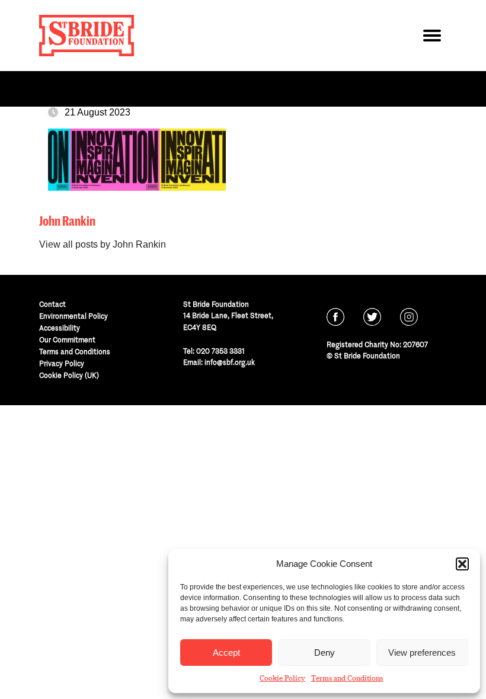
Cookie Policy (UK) (69, 375)
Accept (226, 652)
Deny (324, 652)
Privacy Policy (61, 363)
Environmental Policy (73, 316)
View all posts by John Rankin (102, 244)
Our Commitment (67, 339)
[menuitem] (99, 304)
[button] (462, 564)
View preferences (422, 652)
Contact (52, 304)
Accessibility (59, 327)
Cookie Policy (282, 678)
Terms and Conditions (347, 678)
